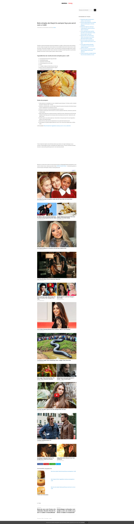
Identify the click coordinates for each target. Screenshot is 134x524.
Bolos (39, 503)
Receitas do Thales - (40, 518)
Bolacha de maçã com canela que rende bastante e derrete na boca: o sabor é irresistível (88, 28)
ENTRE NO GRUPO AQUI (61, 166)
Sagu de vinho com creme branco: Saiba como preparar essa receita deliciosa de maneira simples (87, 37)
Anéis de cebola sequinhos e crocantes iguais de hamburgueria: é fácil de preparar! (88, 24)
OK (86, 522)
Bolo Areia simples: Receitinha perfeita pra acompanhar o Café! (63, 471)
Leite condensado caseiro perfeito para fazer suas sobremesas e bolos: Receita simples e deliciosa (88, 33)
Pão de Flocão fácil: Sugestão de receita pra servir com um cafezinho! (57, 125)
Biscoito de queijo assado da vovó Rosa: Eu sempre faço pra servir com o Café (88, 41)
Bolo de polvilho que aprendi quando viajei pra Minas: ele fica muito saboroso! (88, 50)
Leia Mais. (82, 522)
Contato (50, 518)
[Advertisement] (56, 14)
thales (54, 27)
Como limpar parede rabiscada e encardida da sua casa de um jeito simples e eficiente (87, 46)
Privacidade (46, 518)
